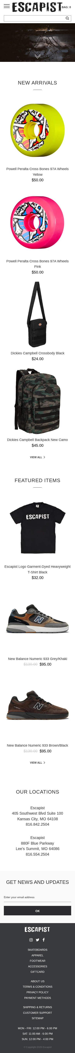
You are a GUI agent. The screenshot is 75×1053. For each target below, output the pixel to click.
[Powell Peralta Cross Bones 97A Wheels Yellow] (37, 130)
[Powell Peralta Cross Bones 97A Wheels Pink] (37, 222)
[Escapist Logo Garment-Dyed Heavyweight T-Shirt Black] (37, 528)
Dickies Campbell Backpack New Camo (37, 440)
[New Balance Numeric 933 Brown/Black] (37, 707)
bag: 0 (66, 7)
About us (37, 981)
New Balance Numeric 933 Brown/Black (37, 745)
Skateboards (37, 949)
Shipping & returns (37, 1007)
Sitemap (37, 1018)
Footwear (37, 960)
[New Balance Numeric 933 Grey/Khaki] (37, 620)
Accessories (37, 966)
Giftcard (37, 971)
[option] (37, 42)
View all (36, 457)
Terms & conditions (37, 986)
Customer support (37, 1012)
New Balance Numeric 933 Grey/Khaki (37, 659)
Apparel (37, 955)
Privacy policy (37, 992)
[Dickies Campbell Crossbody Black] (37, 314)
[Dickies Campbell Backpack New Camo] (37, 401)
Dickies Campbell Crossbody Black (37, 353)
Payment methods (37, 997)
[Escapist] (37, 7)
